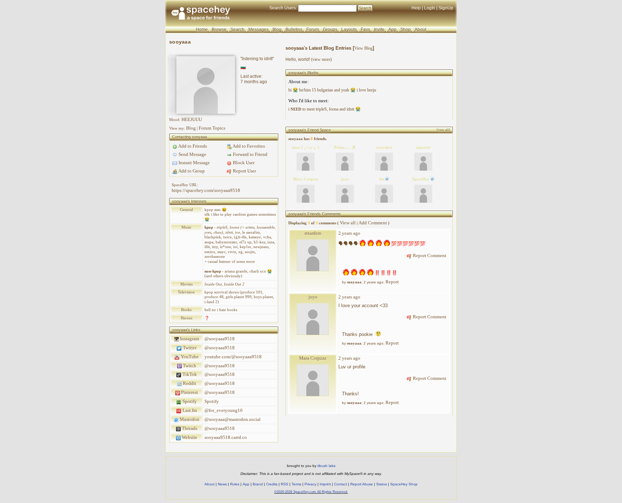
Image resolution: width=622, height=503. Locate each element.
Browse (219, 29)
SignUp (445, 7)
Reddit (189, 383)
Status (381, 484)
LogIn (429, 7)
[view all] (443, 130)
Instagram (189, 338)
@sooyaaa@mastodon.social (232, 419)
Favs (365, 29)
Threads (189, 428)
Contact (340, 484)
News (222, 484)
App (392, 29)
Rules (234, 484)
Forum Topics (212, 128)
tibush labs (326, 466)
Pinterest (189, 392)
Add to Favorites (248, 146)
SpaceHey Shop (404, 484)
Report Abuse (361, 484)
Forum (312, 29)
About (420, 29)
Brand (258, 484)
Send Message (191, 154)
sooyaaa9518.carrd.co (225, 437)
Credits (272, 484)
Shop (405, 29)
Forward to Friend (249, 154)
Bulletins (293, 29)
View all (348, 222)
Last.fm (189, 410)
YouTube (189, 356)
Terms (296, 484)
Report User (244, 171)
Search (365, 8)
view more (321, 59)
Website (189, 437)
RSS (284, 484)
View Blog (363, 48)
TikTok (189, 374)
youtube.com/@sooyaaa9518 (233, 356)
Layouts (349, 29)
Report (392, 281)
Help (416, 7)
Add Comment (373, 222)
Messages (258, 29)
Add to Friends (192, 146)
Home (202, 29)
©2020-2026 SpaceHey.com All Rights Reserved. (311, 492)
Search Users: (283, 7)
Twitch (189, 365)
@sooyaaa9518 (219, 338)
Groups (330, 29)
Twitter (189, 347)
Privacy (310, 484)
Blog (276, 29)
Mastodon (189, 419)
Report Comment (429, 255)
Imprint (325, 484)
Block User (243, 162)
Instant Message (193, 162)
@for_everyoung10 (223, 410)
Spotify (189, 401)
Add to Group (191, 171)
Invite (379, 29)
